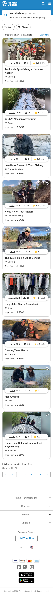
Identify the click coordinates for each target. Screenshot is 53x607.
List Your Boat (26, 538)
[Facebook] (19, 567)
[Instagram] (32, 567)
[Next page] (47, 474)
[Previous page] (5, 474)
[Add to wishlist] (47, 41)
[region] (26, 63)
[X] (25, 567)
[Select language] (31, 547)
